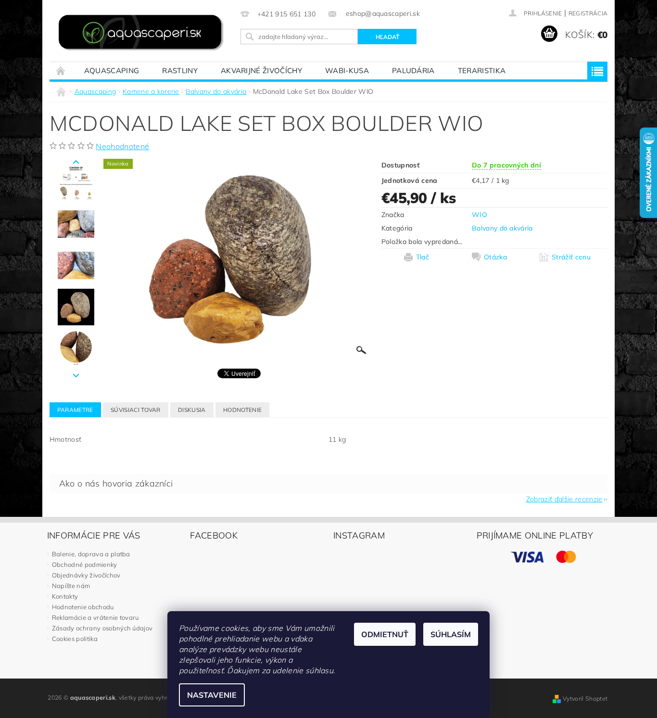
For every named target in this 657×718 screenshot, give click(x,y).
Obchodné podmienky (84, 564)
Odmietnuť (384, 634)
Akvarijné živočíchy (261, 70)
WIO (479, 214)
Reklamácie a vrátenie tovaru (95, 617)
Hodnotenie (242, 409)
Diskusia (192, 409)
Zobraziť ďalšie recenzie (564, 498)
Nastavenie (212, 695)
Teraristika (482, 70)
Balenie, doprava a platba (91, 554)
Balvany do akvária (502, 228)
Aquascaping (111, 70)
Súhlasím (450, 634)
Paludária (413, 70)
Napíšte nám (71, 586)
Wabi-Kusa (347, 70)
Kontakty (65, 596)
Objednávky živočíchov (86, 575)
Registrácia (588, 13)
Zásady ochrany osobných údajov (102, 628)
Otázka (495, 257)
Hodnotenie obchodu (83, 607)
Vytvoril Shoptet (585, 698)
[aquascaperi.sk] (143, 34)
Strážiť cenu (571, 257)
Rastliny (180, 70)
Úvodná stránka (61, 70)
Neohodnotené (122, 146)
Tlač (422, 257)
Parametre (75, 409)
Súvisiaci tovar (136, 409)
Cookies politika (75, 638)
